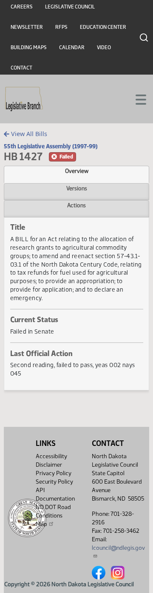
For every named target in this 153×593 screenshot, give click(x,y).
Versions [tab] (76, 188)
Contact (21, 68)
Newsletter (27, 27)
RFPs (61, 27)
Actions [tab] (76, 205)
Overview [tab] (76, 170)
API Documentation (55, 494)
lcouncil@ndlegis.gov (118, 547)
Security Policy (54, 481)
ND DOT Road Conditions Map (53, 516)
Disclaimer (49, 464)
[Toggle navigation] (136, 98)
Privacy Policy (53, 473)
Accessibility (51, 456)
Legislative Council (70, 7)
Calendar (72, 47)
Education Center (103, 27)
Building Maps (29, 47)
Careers (22, 7)
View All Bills (28, 134)
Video (104, 47)
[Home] (24, 99)
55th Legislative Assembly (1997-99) (51, 146)
